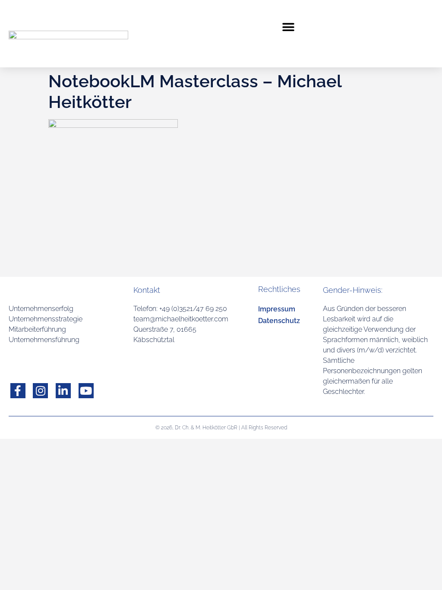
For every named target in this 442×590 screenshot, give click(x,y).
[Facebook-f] (17, 390)
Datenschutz (279, 321)
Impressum (276, 309)
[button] (288, 27)
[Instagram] (40, 390)
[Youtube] (86, 390)
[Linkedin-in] (63, 390)
